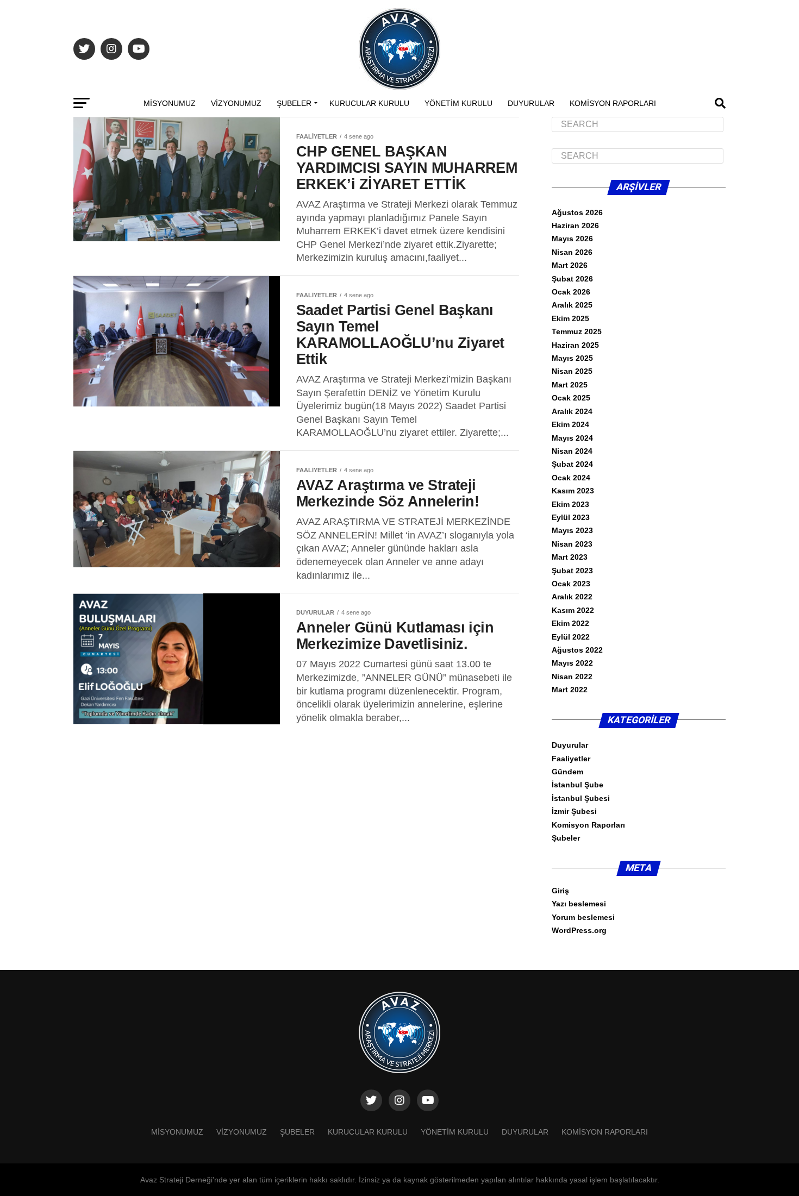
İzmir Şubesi (574, 811)
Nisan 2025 (572, 371)
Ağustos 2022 (577, 650)
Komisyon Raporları (613, 103)
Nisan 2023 (572, 544)
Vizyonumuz (236, 103)
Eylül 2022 (571, 637)
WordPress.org (579, 930)
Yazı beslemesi (579, 903)
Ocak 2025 (571, 397)
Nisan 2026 (572, 252)
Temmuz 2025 (577, 331)
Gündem (567, 771)
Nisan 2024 (572, 451)
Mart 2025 (570, 384)
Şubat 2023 (572, 570)
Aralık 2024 (572, 411)
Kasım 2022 (573, 610)
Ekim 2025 (570, 318)
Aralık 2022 (572, 596)
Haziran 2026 (575, 225)
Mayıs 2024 (572, 438)
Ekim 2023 (570, 504)
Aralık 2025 (572, 304)
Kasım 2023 (573, 490)
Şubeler (294, 103)
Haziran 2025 (575, 345)
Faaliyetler (571, 758)
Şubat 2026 (572, 278)
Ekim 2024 (570, 424)
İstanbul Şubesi (581, 798)
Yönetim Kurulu (458, 103)
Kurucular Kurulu (369, 103)
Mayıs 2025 (572, 358)
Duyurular (531, 103)
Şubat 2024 (572, 464)
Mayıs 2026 (572, 238)
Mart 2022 (570, 689)
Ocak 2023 (571, 583)
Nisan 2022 (572, 676)
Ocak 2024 (571, 477)
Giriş (560, 890)
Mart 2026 (570, 265)
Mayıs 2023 (572, 530)
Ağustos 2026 (577, 212)
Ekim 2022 (570, 623)
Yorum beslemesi (583, 917)
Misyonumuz (169, 103)
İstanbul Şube (577, 784)
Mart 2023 (570, 557)
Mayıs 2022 (572, 663)
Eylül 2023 (571, 517)
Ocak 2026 (571, 291)
